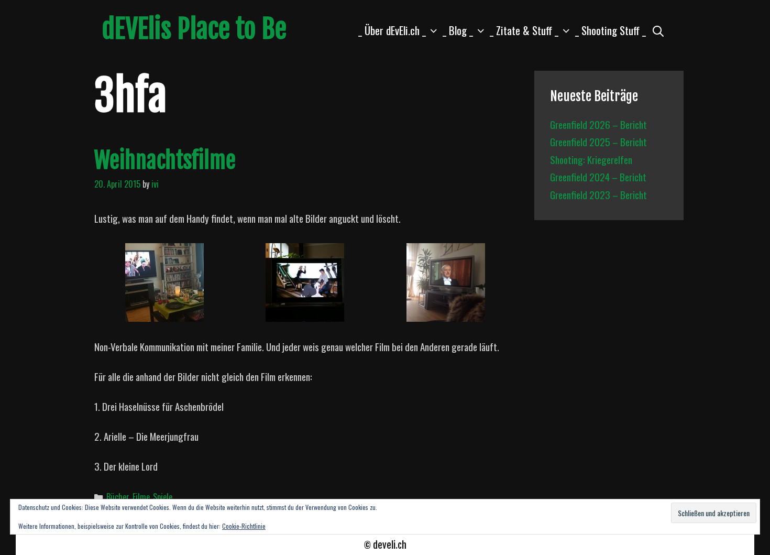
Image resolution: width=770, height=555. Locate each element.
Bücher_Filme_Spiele (139, 497)
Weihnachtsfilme (165, 160)
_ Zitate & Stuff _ (524, 30)
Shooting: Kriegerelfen (591, 159)
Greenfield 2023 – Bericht (598, 194)
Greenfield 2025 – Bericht (598, 141)
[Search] (658, 30)
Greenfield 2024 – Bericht (598, 176)
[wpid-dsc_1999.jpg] (164, 314)
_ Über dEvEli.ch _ (392, 30)
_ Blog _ (458, 30)
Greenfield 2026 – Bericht (598, 124)
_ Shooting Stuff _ (610, 30)
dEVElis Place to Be (194, 29)
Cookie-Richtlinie (244, 525)
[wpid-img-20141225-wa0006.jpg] (305, 314)
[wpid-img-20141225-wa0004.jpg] (445, 314)
